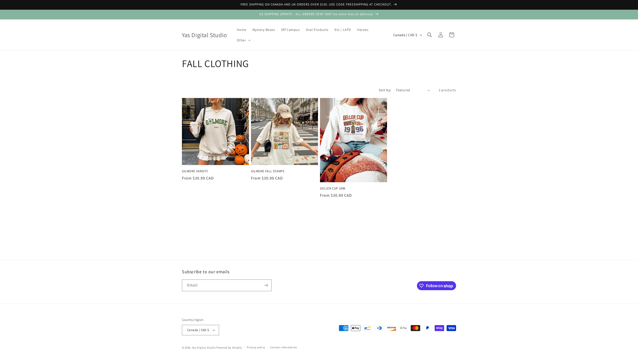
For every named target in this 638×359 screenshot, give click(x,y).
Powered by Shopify (229, 347)
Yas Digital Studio (204, 347)
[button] (243, 40)
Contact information (283, 347)
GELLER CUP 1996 (332, 188)
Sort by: (385, 90)
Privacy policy (256, 347)
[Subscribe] (265, 285)
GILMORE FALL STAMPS (267, 171)
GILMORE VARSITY (195, 171)
